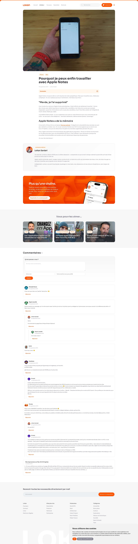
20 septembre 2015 (33, 406)
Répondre (28, 294)
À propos (49, 5)
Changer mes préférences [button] (85, 539)
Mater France (73, 518)
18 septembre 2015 (33, 288)
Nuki (71, 508)
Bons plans (96, 508)
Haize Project (74, 513)
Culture (95, 511)
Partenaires (49, 513)
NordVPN (72, 506)
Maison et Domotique (99, 515)
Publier (29, 278)
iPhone (41, 74)
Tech (94, 522)
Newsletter (56, 5)
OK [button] (74, 539)
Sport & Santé (97, 520)
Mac (47, 74)
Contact (25, 508)
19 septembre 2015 (39, 333)
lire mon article (65, 125)
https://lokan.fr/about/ (49, 323)
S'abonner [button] (108, 5)
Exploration (96, 513)
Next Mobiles (74, 515)
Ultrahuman (73, 511)
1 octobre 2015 (28, 463)
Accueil (35, 5)
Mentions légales (28, 513)
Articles (41, 5)
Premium (49, 508)
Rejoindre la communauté (39, 198)
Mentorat (63, 5)
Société (95, 518)
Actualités (96, 506)
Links (24, 511)
